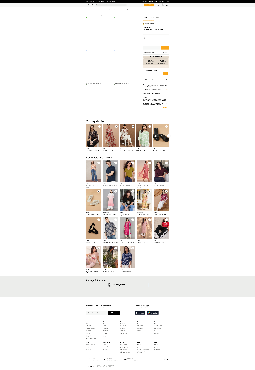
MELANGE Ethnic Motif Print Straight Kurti (93, 151)
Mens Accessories (90, 346)
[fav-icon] (157, 4)
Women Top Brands (158, 325)
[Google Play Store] (153, 313)
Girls (155, 331)
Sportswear (88, 335)
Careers (139, 346)
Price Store (156, 333)
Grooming (105, 333)
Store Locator (140, 347)
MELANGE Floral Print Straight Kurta (110, 150)
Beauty (87, 336)
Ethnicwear (88, 325)
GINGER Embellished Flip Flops (92, 214)
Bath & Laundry (106, 351)
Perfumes (139, 330)
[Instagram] (167, 359)
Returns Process (157, 347)
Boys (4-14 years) (124, 344)
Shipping (156, 346)
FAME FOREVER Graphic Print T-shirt (127, 215)
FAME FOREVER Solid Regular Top (161, 185)
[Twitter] (164, 359)
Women (156, 323)
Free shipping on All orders (148, 20)
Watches (105, 335)
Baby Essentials (123, 349)
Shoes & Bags (90, 13)
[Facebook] (160, 359)
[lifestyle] (90, 5)
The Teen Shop (123, 333)
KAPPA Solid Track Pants (159, 242)
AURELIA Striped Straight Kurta (109, 214)
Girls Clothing (123, 323)
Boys (155, 330)
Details (165, 66)
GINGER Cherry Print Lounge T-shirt (92, 272)
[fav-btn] (99, 126)
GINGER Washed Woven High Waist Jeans (93, 186)
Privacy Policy (109, 366)
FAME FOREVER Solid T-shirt (126, 185)
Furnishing (105, 346)
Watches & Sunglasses (91, 338)
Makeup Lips (140, 327)
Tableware (105, 349)
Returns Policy (157, 349)
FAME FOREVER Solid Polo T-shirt (110, 185)
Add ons (122, 331)
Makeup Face (140, 325)
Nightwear (88, 333)
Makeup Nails (140, 328)
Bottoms (88, 327)
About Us (139, 344)
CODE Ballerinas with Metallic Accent (92, 243)
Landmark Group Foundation (143, 349)
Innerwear (105, 331)
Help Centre (157, 351)
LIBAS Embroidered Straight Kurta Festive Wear (127, 243)
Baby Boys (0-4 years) (125, 352)
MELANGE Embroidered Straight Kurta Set (144, 186)
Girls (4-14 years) (124, 347)
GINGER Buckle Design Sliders (159, 150)
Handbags (105, 13)
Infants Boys (123, 328)
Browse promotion (148, 31)
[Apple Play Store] (140, 313)
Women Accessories (98, 13)
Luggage (88, 347)
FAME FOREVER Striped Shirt (126, 271)
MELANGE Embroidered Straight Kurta (144, 243)
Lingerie (88, 331)
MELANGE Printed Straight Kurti (143, 150)
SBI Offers (139, 352)
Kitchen (105, 347)
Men (155, 327)
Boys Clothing (123, 325)
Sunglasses (105, 336)
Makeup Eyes (140, 323)
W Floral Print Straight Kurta (142, 214)
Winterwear (88, 330)
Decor (104, 344)
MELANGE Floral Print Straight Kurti (127, 150)
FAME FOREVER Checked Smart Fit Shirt (110, 243)
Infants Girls (122, 327)
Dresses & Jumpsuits (90, 328)
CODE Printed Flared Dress (108, 271)
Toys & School (123, 351)
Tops (87, 323)
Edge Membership (141, 351)
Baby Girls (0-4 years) (124, 346)
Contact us (156, 344)
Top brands (88, 349)
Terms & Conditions (101, 366)
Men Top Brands (157, 328)
